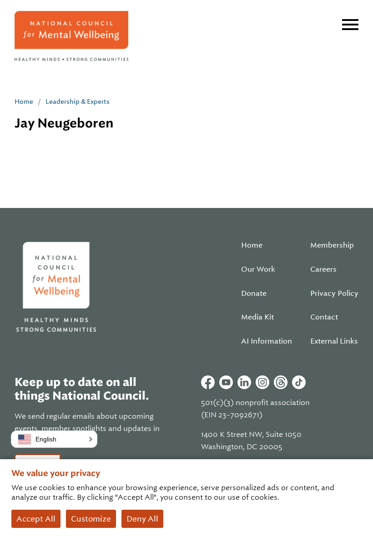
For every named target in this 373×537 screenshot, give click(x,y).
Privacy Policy (334, 293)
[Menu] (350, 24)
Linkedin (244, 382)
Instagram (262, 382)
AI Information (266, 341)
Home (24, 101)
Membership (332, 245)
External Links (334, 341)
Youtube (226, 382)
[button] (54, 439)
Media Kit (257, 317)
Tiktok (299, 382)
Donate (254, 293)
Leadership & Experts (77, 101)
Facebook (208, 382)
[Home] (71, 36)
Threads (280, 382)
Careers (323, 269)
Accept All (35, 519)
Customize (91, 519)
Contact (324, 317)
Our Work (258, 269)
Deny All (142, 519)
